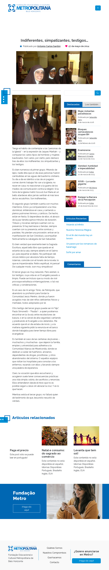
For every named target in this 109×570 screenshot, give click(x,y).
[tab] (73, 104)
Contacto (54, 562)
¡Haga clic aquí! (27, 508)
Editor (91, 172)
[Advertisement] (56, 25)
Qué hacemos (54, 557)
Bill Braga (93, 188)
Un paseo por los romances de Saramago (81, 245)
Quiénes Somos (54, 548)
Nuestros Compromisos (54, 552)
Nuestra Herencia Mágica (78, 230)
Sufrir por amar (73, 252)
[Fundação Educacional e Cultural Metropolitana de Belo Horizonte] (29, 8)
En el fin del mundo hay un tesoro (79, 237)
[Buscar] (98, 92)
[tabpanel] (82, 159)
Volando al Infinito (75, 224)
